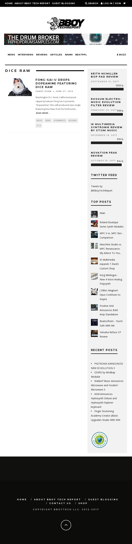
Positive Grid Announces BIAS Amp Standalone (109, 310)
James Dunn (44, 91)
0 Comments (59, 120)
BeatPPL (81, 54)
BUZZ (122, 54)
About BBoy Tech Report (32, 3)
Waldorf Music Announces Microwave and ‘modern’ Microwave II (107, 385)
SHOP (27, 10)
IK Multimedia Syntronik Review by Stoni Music (107, 127)
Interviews (25, 54)
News (11, 54)
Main (102, 213)
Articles (56, 54)
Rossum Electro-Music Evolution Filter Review (106, 102)
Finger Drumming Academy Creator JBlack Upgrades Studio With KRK (105, 415)
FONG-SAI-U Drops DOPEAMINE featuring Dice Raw (56, 83)
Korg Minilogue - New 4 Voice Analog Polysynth (111, 279)
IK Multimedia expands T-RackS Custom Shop (109, 264)
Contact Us (13, 10)
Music (39, 120)
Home (9, 3)
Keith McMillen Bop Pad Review (104, 75)
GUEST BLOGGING (63, 3)
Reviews (41, 54)
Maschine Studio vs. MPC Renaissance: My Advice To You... (111, 249)
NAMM (69, 54)
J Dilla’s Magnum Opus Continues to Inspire (110, 295)
